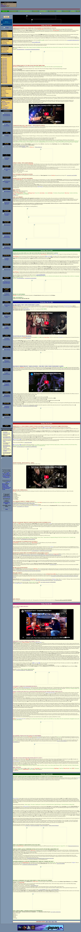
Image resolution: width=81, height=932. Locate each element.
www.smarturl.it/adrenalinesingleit (73, 40)
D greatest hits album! (6, 448)
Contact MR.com (5, 106)
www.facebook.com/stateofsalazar (30, 278)
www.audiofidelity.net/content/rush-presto (28, 539)
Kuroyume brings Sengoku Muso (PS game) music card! (7, 453)
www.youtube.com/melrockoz (55, 911)
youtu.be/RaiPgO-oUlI (34, 885)
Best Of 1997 (4, 79)
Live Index (4, 96)
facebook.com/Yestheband (34, 825)
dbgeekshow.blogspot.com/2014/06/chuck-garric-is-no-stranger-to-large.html (40, 858)
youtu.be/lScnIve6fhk (55, 889)
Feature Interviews (5, 40)
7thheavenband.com (38, 147)
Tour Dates (4, 91)
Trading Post (4, 50)
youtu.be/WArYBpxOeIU (26, 580)
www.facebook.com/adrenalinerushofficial (32, 49)
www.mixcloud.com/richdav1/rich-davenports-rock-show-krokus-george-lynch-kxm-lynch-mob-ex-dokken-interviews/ (41, 554)
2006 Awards (4, 67)
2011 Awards (4, 60)
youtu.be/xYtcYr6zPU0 (61, 863)
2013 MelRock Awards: (6, 56)
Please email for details (6, 503)
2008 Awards (4, 64)
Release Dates (5, 36)
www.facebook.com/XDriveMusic (31, 446)
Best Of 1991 (4, 82)
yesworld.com (27, 825)
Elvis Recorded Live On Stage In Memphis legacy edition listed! (7, 446)
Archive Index (4, 43)
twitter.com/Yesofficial (44, 825)
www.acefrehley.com (20, 506)
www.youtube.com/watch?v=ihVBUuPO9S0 (48, 582)
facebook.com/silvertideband (62, 740)
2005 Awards (4, 68)
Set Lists (4, 94)
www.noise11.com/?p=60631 (72, 175)
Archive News (4, 104)
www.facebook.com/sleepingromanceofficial (29, 864)
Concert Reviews (5, 93)
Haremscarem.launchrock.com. (73, 845)
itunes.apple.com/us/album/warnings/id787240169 (44, 580)
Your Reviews (4, 33)
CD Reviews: (3, 6)
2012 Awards (4, 58)
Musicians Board (5, 52)
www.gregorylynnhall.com (20, 670)
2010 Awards (4, 61)
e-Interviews (4, 42)
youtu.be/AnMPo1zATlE (36, 42)
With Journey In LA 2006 (6, 89)
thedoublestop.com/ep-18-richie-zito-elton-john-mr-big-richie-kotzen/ (29, 570)
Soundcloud (24, 147)
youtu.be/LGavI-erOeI (28, 442)
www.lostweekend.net (35, 550)
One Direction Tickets (6, 487)
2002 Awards (4, 72)
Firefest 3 (4, 90)
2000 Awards (4, 75)
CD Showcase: (4, 5)
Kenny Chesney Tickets (5, 486)
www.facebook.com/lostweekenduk (45, 550)
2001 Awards (4, 74)
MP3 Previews (5, 35)
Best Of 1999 (4, 76)
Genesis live (7, 477)
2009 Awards (4, 62)
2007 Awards (4, 65)
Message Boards (5, 49)
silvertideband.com (16, 741)
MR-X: (2, 4)
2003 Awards (4, 71)
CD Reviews (4, 32)
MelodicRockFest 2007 (6, 87)
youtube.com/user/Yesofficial (53, 825)
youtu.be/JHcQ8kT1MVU (40, 274)
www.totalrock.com (53, 564)
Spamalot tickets (6, 476)
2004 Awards (4, 69)
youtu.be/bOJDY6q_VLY (43, 889)
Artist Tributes (4, 108)
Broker (3, 483)
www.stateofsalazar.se (20, 278)
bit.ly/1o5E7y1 (28, 338)
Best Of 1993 (4, 81)
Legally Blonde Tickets (6, 473)
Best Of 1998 (4, 78)
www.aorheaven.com (29, 670)
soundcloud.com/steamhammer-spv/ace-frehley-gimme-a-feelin (24, 503)
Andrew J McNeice (6, 496)
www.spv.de (26, 506)
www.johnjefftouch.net (58, 580)
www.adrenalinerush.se (20, 49)
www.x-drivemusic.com (21, 446)
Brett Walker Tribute (6, 102)
